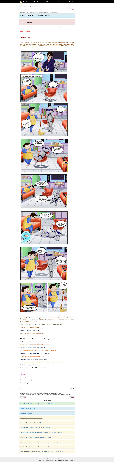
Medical (47, 1)
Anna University (40, 1)
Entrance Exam (71, 1)
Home (20, 6)
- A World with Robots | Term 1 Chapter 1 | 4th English (35, 427)
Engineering (53, 1)
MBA (59, 1)
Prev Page (23, 9)
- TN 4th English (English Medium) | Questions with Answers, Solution (38, 403)
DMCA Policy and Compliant (64, 458)
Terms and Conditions (54, 458)
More (78, 1)
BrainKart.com (27, 1)
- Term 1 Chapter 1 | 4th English (31, 422)
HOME (34, 1)
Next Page (71, 9)
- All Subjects (28, 408)
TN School (64, 1)
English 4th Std (26, 6)
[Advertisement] (86, 25)
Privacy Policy (47, 458)
